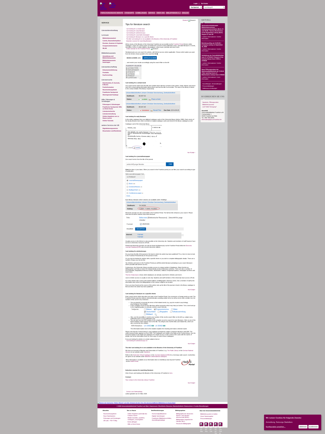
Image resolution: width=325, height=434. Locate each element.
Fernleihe (106, 72)
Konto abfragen (132, 422)
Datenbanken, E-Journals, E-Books (111, 83)
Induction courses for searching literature (138, 41)
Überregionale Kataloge (110, 95)
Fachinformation (108, 87)
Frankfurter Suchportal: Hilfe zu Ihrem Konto (112, 107)
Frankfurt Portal (178, 44)
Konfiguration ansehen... (276, 427)
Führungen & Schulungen (111, 104)
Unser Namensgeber (206, 416)
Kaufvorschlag (107, 75)
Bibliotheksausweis (208, 104)
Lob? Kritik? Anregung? (209, 107)
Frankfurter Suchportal (110, 92)
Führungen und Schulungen (111, 418)
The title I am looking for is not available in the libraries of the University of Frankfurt (151, 39)
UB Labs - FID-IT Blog (110, 420)
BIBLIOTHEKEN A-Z (173, 13)
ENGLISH (185, 13)
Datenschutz (188, 406)
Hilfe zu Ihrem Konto (134, 424)
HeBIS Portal (134, 361)
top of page (192, 152)
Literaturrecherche (109, 111)
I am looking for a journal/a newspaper (138, 35)
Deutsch (185, 20)
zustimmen (313, 427)
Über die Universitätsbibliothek (210, 410)
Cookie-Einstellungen (201, 406)
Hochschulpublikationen (159, 413)
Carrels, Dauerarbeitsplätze (112, 40)
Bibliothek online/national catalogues (156, 356)
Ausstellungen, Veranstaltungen (212, 84)
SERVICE (151, 13)
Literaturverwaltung (109, 114)
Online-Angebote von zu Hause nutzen (111, 117)
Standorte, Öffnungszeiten (210, 102)
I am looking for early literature (135, 31)
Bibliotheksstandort (109, 38)
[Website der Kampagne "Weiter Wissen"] (163, 403)
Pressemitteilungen (208, 86)
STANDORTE (129, 13)
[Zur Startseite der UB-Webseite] (112, 6)
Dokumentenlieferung (110, 70)
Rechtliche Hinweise (165, 406)
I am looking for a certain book (135, 29)
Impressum (153, 406)
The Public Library (172, 350)
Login (196, 3)
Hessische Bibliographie (183, 423)
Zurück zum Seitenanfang (134, 391)
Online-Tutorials (108, 120)
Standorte (147, 352)
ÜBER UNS (161, 13)
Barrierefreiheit (178, 406)
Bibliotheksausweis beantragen (109, 61)
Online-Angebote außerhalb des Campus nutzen (137, 414)
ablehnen (303, 427)
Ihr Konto (204, 3)
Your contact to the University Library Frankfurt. (140, 380)
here (171, 373)
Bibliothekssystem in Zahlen (208, 414)
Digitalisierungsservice (110, 128)
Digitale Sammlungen (158, 416)
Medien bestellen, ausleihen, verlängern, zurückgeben (136, 418)
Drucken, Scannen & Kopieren (113, 43)
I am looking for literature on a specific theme (140, 37)
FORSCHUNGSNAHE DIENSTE (112, 13)
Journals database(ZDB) (162, 355)
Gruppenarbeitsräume (110, 46)
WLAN (105, 48)
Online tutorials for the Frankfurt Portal (138, 48)
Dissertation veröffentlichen (112, 131)
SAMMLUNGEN (141, 13)
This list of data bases (132, 275)
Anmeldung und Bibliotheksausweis (109, 57)
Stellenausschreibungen (209, 88)
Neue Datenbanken (109, 416)
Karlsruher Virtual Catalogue (141, 355)
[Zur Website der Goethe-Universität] (103, 6)
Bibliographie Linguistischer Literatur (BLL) (184, 420)
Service (105, 23)
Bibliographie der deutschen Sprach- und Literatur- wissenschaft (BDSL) (184, 415)
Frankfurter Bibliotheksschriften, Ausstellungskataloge (162, 419)
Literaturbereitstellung (110, 30)
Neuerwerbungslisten (110, 89)
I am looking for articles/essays (135, 33)
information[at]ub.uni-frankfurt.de (212, 119)
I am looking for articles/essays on (136, 340)
